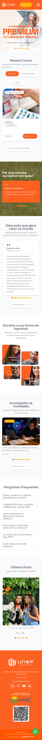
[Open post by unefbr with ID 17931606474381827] (21, 601)
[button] (15, 48)
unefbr (21, 579)
